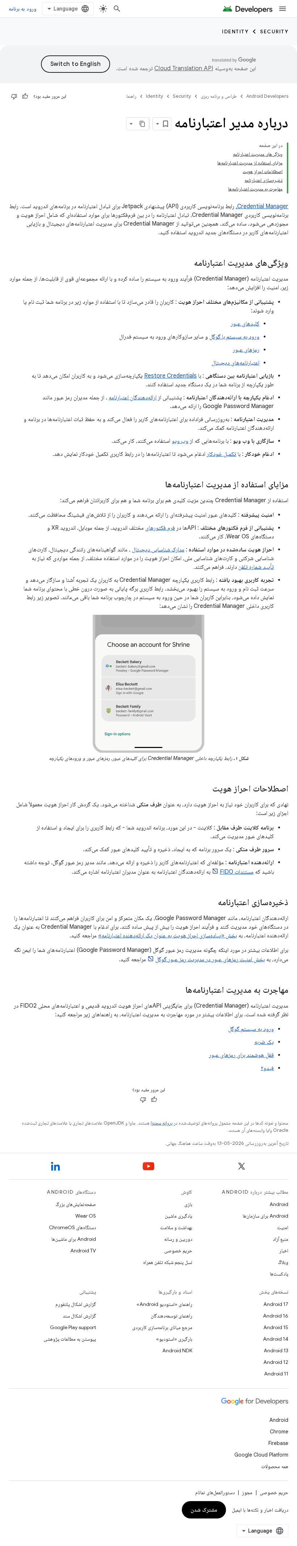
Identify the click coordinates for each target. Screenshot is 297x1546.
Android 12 (275, 1362)
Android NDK (177, 1350)
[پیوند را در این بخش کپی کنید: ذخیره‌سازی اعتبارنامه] (210, 903)
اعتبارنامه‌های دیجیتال (235, 362)
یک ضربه (264, 1042)
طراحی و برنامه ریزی (219, 96)
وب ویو (180, 441)
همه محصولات (274, 1466)
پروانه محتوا (161, 1123)
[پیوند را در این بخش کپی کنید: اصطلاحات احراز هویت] (205, 789)
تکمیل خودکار (221, 454)
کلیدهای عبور (245, 323)
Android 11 (276, 1373)
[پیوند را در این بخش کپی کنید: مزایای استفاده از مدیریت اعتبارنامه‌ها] (158, 485)
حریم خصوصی (178, 1250)
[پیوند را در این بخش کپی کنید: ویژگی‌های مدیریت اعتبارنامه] (186, 263)
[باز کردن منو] (282, 8)
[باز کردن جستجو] (117, 8)
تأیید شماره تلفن (256, 567)
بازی (188, 1204)
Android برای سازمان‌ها (265, 1216)
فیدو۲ (267, 1068)
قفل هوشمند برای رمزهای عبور (241, 1055)
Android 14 (275, 1339)
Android (278, 1204)
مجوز (247, 1492)
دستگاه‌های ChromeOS (72, 1227)
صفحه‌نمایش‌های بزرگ (75, 1204)
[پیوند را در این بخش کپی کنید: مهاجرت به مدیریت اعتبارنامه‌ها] (178, 990)
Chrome (279, 1431)
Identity (235, 31)
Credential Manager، (262, 206)
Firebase (278, 1443)
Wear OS (85, 1216)
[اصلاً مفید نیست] (14, 96)
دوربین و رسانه (178, 1239)
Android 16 (275, 1315)
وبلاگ (283, 1262)
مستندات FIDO (237, 871)
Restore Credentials (170, 375)
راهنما (131, 96)
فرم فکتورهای (160, 528)
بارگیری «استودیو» (174, 1339)
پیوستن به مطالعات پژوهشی (69, 1339)
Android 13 (276, 1350)
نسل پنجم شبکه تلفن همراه (167, 1262)
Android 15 (275, 1327)
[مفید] (25, 96)
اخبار (283, 1250)
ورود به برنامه (22, 8)
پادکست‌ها (279, 1273)
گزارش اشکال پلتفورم (75, 1304)
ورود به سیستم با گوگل (234, 336)
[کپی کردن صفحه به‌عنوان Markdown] (142, 124)
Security (274, 31)
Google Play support (73, 1327)
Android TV (83, 1250)
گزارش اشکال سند (79, 1315)
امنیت (282, 1227)
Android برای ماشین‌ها (73, 1239)
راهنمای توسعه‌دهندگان (171, 1315)
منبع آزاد (280, 1239)
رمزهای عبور (246, 349)
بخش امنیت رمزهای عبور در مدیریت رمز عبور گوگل (210, 959)
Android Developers (267, 96)
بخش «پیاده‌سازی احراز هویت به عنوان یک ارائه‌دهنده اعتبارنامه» (167, 935)
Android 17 (275, 1304)
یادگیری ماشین (178, 1216)
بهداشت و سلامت (176, 1227)
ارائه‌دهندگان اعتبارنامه (132, 397)
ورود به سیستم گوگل (251, 1029)
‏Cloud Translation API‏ (183, 68)
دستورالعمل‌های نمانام (215, 1492)
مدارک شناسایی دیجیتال (158, 549)
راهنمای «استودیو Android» (164, 1304)
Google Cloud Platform (261, 1455)
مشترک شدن (204, 1509)
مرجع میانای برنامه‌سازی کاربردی (162, 1327)
